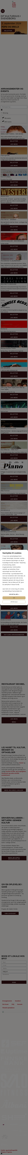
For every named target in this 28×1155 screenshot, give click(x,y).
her (21, 591)
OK (14, 598)
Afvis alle (14, 602)
